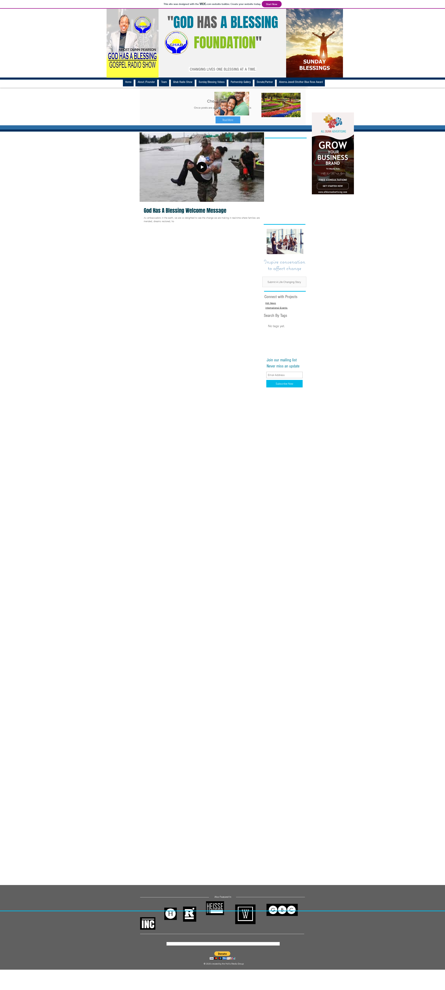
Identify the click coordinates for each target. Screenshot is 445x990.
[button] (228, 119)
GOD (183, 22)
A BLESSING (249, 22)
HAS (207, 22)
